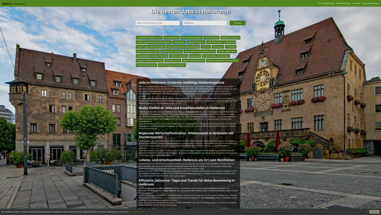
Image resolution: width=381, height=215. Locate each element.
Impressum (356, 3)
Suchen (237, 23)
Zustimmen (374, 212)
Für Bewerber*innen (343, 3)
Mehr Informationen (136, 212)
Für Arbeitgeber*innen (326, 3)
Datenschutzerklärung (370, 3)
